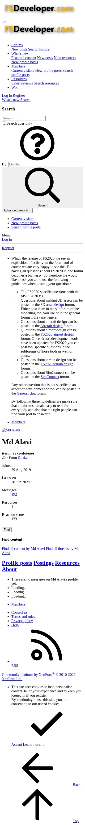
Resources (19, 79)
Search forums (39, 49)
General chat (26, 393)
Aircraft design (51, 326)
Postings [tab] (44, 563)
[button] (37, 160)
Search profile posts (26, 227)
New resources (65, 58)
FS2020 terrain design (57, 364)
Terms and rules (23, 617)
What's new (20, 53)
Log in (7, 239)
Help (15, 625)
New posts (19, 49)
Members (18, 66)
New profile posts (24, 62)
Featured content (23, 58)
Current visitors (22, 70)
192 (14, 494)
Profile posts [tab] (17, 563)
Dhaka (23, 457)
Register (8, 248)
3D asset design (52, 305)
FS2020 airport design (57, 334)
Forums (17, 45)
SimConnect (50, 377)
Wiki (14, 87)
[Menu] (4, 21)
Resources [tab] (67, 563)
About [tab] (9, 569)
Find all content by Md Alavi (23, 549)
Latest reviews (22, 83)
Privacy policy (22, 621)
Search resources (46, 83)
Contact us (19, 612)
